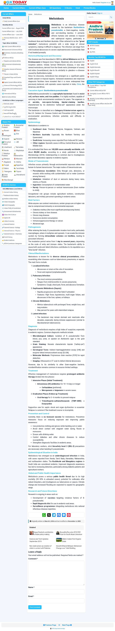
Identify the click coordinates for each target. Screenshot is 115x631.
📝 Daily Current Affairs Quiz (11, 21)
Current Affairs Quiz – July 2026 (12, 31)
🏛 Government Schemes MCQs (12, 50)
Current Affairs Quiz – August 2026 (13, 28)
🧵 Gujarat (5, 139)
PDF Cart (92, 49)
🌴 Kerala (5, 150)
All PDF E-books (94, 45)
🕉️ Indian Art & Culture (9, 215)
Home (6, 8)
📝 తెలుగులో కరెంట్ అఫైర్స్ (9, 113)
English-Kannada (95, 67)
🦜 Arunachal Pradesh (18, 126)
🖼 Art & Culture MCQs (9, 97)
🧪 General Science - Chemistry (12, 234)
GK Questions (55, 8)
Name (31, 587)
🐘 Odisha (17, 162)
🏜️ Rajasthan (18, 165)
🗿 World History (7, 237)
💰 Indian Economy (8, 221)
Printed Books (90, 8)
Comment (33, 559)
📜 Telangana (7, 171)
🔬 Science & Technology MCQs (12, 85)
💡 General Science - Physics (11, 231)
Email (31, 596)
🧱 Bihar (17, 130)
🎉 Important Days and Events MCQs (11, 78)
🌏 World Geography (8, 205)
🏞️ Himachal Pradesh (6, 143)
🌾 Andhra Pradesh (5, 126)
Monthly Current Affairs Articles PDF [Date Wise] (100, 99)
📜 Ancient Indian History (10, 192)
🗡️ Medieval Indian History (10, 195)
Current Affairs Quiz (37, 8)
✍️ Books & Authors (8, 240)
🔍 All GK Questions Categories (12, 243)
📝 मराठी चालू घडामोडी (7, 110)
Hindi (78, 8)
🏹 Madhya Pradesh (6, 154)
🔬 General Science (8, 224)
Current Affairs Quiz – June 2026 (12, 34)
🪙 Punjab (5, 165)
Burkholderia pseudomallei (56, 90)
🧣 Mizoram (18, 159)
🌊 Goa (16, 134)
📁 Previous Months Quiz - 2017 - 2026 (12, 38)
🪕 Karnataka (18, 147)
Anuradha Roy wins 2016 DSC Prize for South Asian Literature (71, 533)
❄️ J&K (16, 142)
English (92, 61)
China (79, 84)
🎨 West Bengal (7, 180)
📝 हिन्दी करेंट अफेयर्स (7, 104)
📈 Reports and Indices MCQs (11, 61)
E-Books (68, 8)
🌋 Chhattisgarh (6, 135)
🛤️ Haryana (18, 139)
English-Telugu (94, 77)
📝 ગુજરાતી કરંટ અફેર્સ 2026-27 (11, 116)
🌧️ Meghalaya (19, 150)
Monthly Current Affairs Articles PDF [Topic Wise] (100, 104)
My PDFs (92, 52)
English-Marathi (95, 70)
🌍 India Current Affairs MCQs (11, 46)
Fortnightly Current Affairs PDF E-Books (99, 94)
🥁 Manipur (6, 159)
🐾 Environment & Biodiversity (11, 211)
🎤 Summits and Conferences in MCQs (12, 89)
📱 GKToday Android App (57, 628)
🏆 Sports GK (6, 218)
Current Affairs (19, 8)
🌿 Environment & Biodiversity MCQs (11, 65)
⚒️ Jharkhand (7, 147)
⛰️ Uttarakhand (19, 175)
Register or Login (106, 2)
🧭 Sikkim (5, 168)
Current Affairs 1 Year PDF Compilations (97, 86)
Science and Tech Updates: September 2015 (39, 540)
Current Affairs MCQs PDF (98, 90)
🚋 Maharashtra (18, 154)
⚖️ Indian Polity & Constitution (11, 208)
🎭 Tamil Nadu (19, 168)
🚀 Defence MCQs (8, 58)
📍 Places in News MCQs (10, 74)
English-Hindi (94, 64)
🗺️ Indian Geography (8, 202)
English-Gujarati (95, 73)
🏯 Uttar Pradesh (5, 176)
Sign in (99, 13)
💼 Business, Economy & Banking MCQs (12, 53)
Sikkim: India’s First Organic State (71, 540)
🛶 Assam (5, 130)
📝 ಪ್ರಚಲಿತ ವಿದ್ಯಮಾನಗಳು (9, 107)
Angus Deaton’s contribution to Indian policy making (43, 533)
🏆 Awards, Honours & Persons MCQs (11, 70)
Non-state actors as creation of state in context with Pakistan (41, 547)
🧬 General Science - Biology (11, 227)
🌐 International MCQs (9, 93)
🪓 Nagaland (6, 162)
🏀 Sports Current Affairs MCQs (12, 82)
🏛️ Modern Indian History (10, 198)
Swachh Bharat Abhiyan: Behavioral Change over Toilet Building (68, 547)
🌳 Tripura (17, 171)
